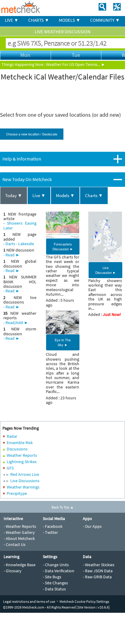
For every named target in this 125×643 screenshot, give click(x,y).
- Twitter (50, 532)
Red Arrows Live (24, 474)
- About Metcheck (19, 538)
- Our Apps (92, 526)
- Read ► (11, 255)
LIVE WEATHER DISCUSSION (62, 31)
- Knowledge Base (19, 564)
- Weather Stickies (98, 564)
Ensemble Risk (20, 442)
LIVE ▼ (12, 20)
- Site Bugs (52, 577)
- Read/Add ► (15, 322)
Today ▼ (13, 195)
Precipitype (17, 493)
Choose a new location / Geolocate (31, 134)
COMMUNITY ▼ (105, 20)
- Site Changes (55, 583)
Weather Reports (22, 455)
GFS (10, 468)
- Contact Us (14, 544)
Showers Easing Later (19, 225)
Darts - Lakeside (19, 243)
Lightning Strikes (22, 461)
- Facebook (52, 526)
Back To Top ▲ (63, 507)
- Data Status (54, 589)
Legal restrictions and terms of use (29, 601)
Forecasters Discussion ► (62, 246)
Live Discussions (24, 480)
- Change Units (56, 564)
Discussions (17, 449)
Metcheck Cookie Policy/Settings (84, 601)
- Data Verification (58, 570)
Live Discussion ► (105, 270)
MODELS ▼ (69, 20)
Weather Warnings (23, 487)
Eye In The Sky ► (63, 342)
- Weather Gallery (19, 532)
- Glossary (13, 570)
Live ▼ (39, 195)
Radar (12, 436)
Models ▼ (65, 195)
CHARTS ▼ (38, 20)
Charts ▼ (94, 195)
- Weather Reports (20, 526)
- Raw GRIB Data (97, 577)
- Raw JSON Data (98, 570)
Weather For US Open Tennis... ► (75, 64)
